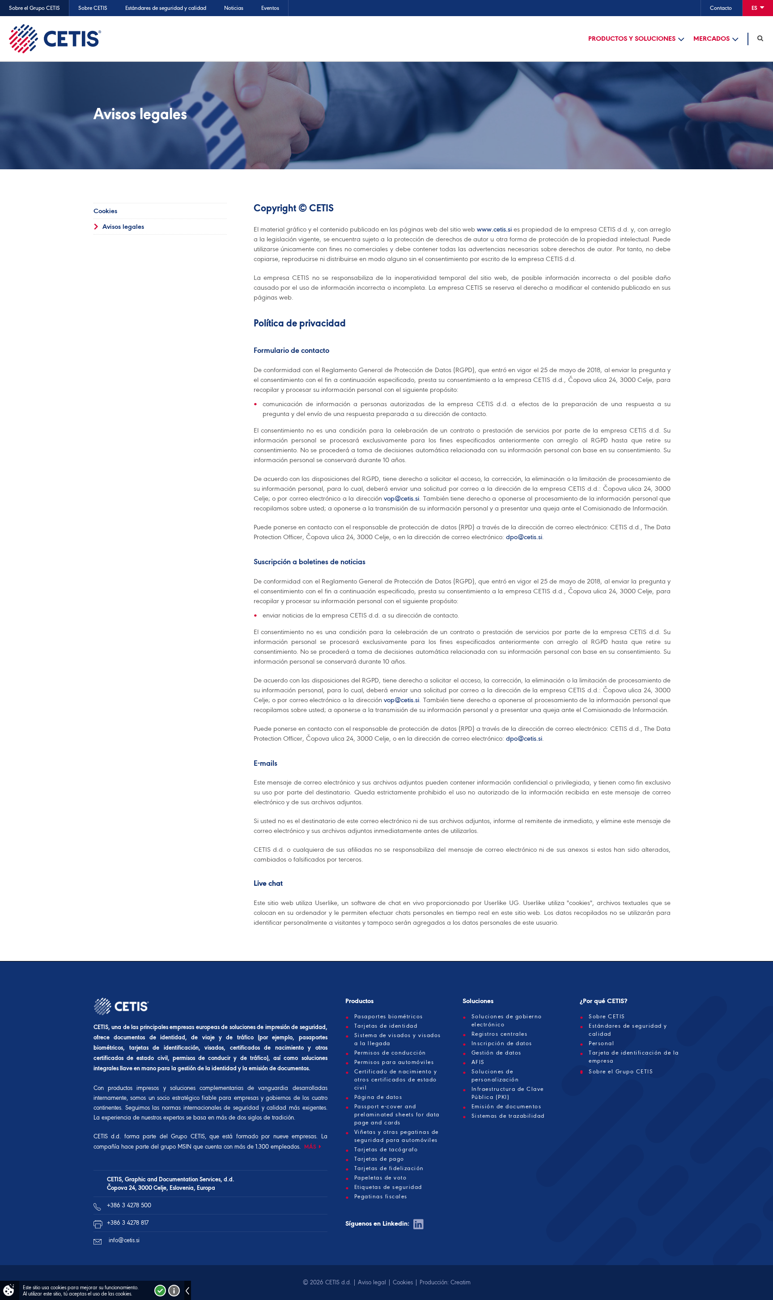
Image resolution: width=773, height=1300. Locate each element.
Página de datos (378, 1097)
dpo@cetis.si (524, 537)
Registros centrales (499, 1034)
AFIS (478, 1062)
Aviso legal (372, 1282)
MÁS (310, 1146)
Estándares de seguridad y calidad (165, 7)
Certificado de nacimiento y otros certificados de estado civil (395, 1079)
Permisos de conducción (390, 1053)
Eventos (270, 7)
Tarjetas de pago (379, 1159)
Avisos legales (123, 227)
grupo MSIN (177, 1146)
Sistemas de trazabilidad (508, 1116)
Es (755, 7)
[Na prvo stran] (55, 38)
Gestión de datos (496, 1053)
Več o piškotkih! (174, 1290)
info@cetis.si (124, 1240)
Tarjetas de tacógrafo (386, 1149)
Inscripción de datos (501, 1043)
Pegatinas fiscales (381, 1196)
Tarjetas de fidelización (389, 1168)
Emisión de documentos (506, 1106)
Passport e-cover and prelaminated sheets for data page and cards (397, 1114)
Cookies (105, 211)
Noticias (233, 7)
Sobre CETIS (92, 7)
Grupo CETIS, (188, 1136)
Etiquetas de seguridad (388, 1187)
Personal (601, 1043)
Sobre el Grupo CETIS (34, 7)
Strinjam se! (160, 1290)
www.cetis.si (494, 229)
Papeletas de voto (380, 1178)
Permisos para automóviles (394, 1062)
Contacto (721, 7)
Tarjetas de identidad (386, 1026)
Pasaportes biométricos (388, 1016)
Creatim (460, 1282)
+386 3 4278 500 (129, 1205)
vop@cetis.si (401, 498)
